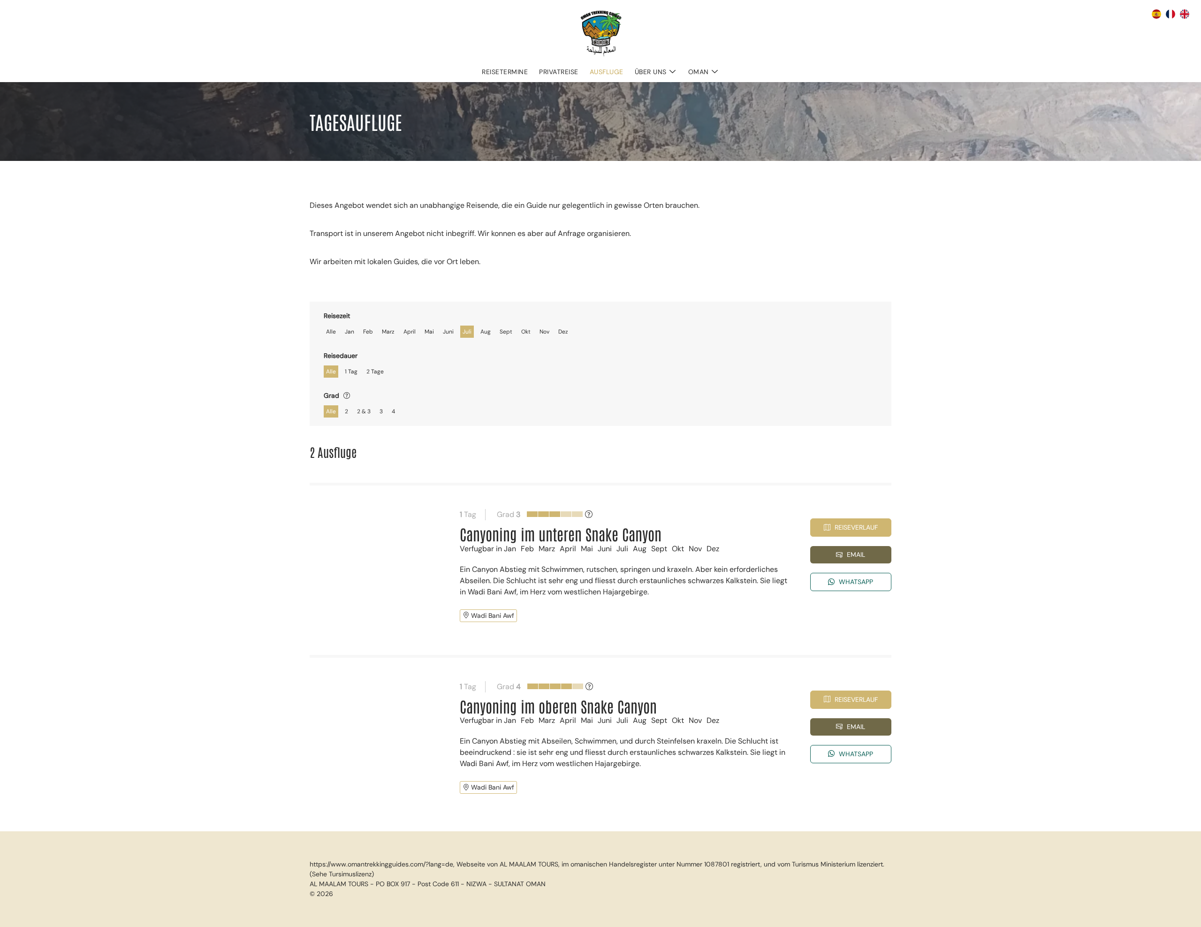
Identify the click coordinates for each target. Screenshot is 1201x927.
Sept (506, 331)
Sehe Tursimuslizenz (342, 874)
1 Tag (351, 371)
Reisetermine (505, 72)
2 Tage (375, 371)
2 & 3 (364, 411)
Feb (368, 331)
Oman (698, 72)
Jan (349, 331)
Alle (331, 331)
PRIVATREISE (558, 72)
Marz (388, 331)
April (409, 331)
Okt (526, 331)
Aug (485, 331)
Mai (429, 331)
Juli (467, 331)
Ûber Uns (651, 72)
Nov (544, 331)
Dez (563, 331)
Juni (448, 331)
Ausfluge (606, 72)
